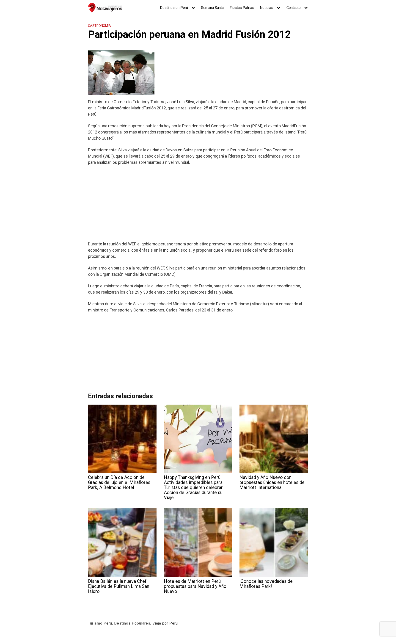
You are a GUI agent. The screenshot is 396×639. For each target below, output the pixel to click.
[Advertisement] (198, 203)
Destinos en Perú (174, 8)
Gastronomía (99, 26)
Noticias (266, 8)
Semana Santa (212, 8)
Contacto (293, 8)
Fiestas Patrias (242, 8)
